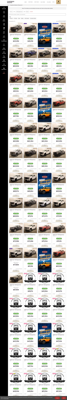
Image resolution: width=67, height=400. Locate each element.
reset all (31, 11)
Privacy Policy (6, 398)
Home (8, 5)
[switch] (11, 18)
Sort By (57, 21)
